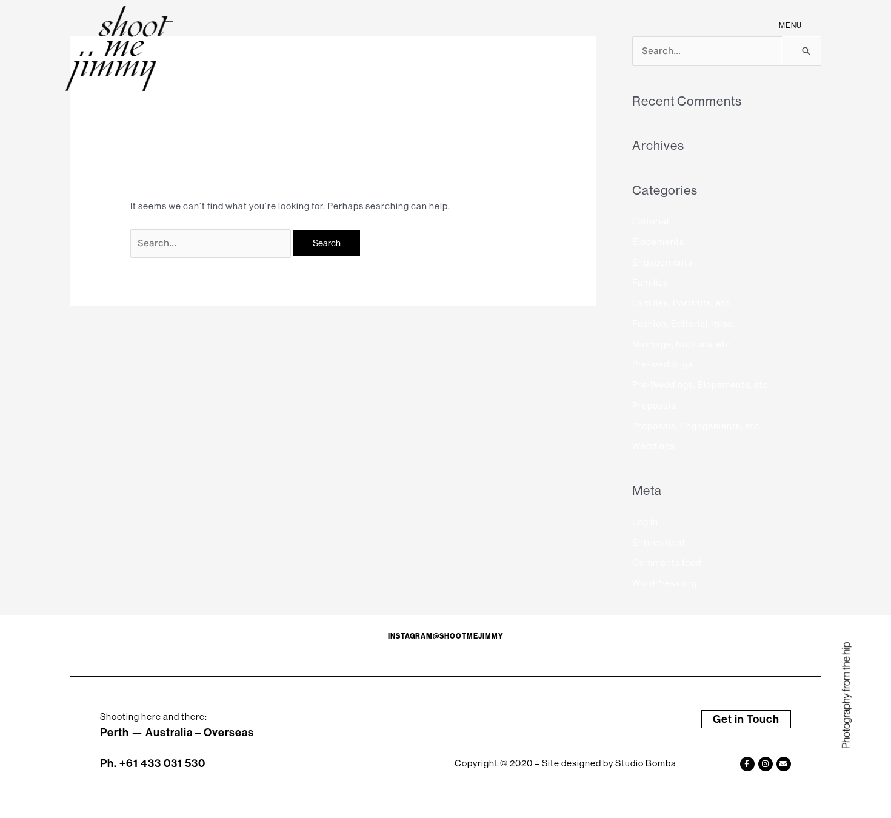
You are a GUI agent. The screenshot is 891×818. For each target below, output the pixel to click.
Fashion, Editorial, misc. (683, 323)
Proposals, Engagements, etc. (697, 426)
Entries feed (658, 542)
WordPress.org (664, 583)
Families (650, 282)
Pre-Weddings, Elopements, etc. (701, 385)
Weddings (653, 446)
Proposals (654, 405)
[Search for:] (211, 243)
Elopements (658, 241)
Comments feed (666, 562)
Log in (645, 522)
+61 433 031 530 (162, 763)
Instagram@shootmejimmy (446, 636)
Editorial (650, 221)
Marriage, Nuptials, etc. (682, 344)
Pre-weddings (662, 364)
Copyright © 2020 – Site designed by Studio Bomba (565, 763)
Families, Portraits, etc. (682, 303)
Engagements (662, 262)
